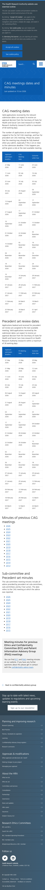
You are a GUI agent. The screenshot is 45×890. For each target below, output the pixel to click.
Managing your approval (9, 766)
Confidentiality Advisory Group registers (14, 742)
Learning (4, 738)
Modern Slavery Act (8, 816)
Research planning (7, 725)
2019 (8, 547)
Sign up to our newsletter (23, 708)
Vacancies (5, 811)
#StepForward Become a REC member (14, 844)
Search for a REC (7, 831)
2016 (8, 556)
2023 (8, 535)
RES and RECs (6, 827)
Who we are (6, 782)
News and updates (8, 803)
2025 (8, 529)
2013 (8, 566)
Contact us (5, 879)
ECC (16, 659)
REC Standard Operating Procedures (13, 835)
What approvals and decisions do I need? (14, 758)
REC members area (8, 840)
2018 (8, 550)
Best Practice (6, 729)
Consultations (6, 790)
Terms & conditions (26, 879)
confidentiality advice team (22, 667)
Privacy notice (14, 879)
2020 (8, 544)
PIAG (24, 659)
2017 (8, 553)
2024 (8, 532)
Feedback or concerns (24, 882)
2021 (8, 541)
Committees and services (9, 786)
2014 (8, 563)
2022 (8, 538)
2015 (8, 559)
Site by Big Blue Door (8, 886)
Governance (6, 799)
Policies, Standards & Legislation (12, 734)
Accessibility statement (9, 882)
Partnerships (6, 794)
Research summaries (8, 747)
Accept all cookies (12, 47)
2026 (8, 526)
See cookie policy (12, 54)
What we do (6, 777)
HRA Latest (5, 807)
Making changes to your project (12, 762)
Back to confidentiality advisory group (20, 685)
